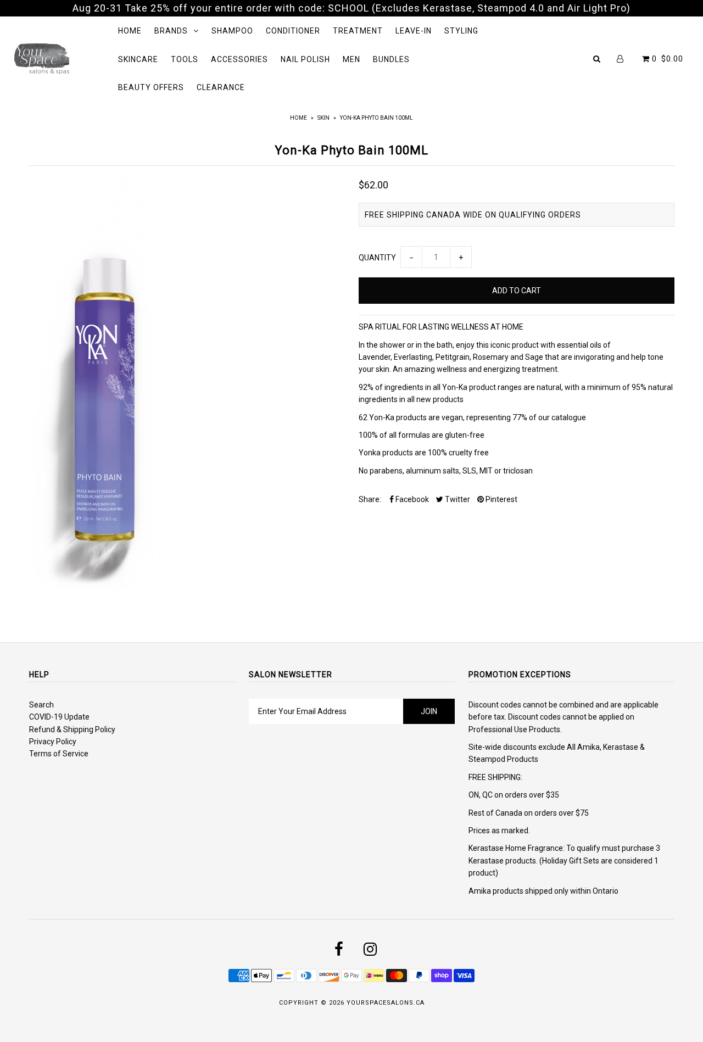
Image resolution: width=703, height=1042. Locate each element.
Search (41, 704)
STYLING (461, 30)
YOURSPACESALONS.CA (386, 1002)
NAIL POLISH (305, 59)
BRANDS (171, 30)
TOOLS (184, 59)
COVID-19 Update (59, 716)
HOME (130, 30)
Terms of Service (58, 753)
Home (298, 118)
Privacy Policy (52, 741)
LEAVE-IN (413, 30)
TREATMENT (358, 30)
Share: (370, 499)
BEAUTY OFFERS (151, 87)
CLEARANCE (221, 87)
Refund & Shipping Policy (72, 729)
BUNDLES (391, 59)
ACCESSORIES (239, 59)
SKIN (323, 118)
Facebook (411, 499)
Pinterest (500, 499)
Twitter (456, 499)
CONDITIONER (293, 30)
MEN (351, 59)
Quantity (377, 257)
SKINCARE (138, 59)
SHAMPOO (232, 30)
